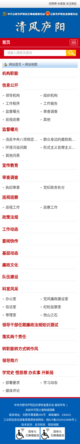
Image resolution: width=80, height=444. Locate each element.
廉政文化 (10, 265)
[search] (35, 53)
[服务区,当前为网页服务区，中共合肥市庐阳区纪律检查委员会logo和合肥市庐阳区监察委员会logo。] (40, 12)
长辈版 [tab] (61, 3)
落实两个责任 (14, 337)
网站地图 (31, 64)
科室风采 (10, 289)
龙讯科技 (40, 424)
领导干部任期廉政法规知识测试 (30, 325)
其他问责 (13, 155)
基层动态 (10, 253)
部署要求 (13, 383)
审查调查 (50, 111)
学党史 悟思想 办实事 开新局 (28, 373)
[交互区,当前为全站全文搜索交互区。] (40, 53)
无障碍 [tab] (53, 3)
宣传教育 (10, 165)
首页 (6, 42)
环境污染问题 (16, 147)
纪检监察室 (52, 307)
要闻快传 (10, 241)
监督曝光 (13, 111)
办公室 (11, 299)
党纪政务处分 (54, 187)
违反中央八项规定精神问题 (22, 139)
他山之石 (50, 315)
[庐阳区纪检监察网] (40, 13)
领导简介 (10, 360)
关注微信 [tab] (71, 3)
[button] (71, 53)
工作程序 (13, 103)
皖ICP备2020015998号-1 (61, 419)
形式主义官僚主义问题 (60, 147)
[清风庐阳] (40, 26)
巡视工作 (13, 207)
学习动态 (50, 383)
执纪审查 (13, 187)
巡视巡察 (13, 119)
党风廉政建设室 (55, 299)
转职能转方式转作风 (20, 349)
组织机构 (50, 95)
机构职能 (10, 73)
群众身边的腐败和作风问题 (60, 139)
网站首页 (15, 64)
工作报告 (50, 103)
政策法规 (10, 217)
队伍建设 (10, 277)
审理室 (11, 315)
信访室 (11, 307)
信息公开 (10, 85)
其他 (46, 119)
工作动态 (10, 229)
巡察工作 (50, 207)
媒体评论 (13, 391)
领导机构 (13, 95)
